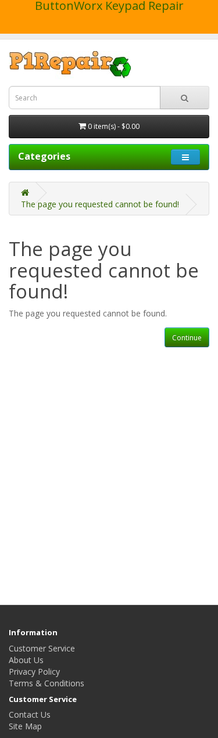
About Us (26, 659)
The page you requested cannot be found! (100, 204)
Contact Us (30, 714)
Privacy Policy (34, 671)
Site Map (25, 726)
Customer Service (42, 648)
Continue (187, 338)
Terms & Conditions (46, 683)
